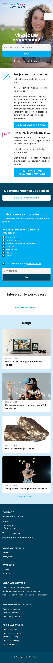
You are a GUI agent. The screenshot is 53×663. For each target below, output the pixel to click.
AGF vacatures (8, 644)
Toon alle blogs (25, 496)
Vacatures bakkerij (10, 640)
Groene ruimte (13, 240)
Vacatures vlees (9, 629)
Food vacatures (12, 624)
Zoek (26, 53)
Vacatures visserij (10, 637)
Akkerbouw (11, 249)
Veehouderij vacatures (12, 616)
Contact (6, 573)
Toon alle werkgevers (25, 307)
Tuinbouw (10, 246)
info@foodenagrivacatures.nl (21, 537)
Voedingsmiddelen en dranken (21, 243)
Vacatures (7, 553)
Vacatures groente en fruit (14, 633)
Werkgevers (7, 556)
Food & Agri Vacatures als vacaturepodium (21, 591)
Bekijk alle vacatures (25, 61)
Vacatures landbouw (11, 609)
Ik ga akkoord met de (23, 263)
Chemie (9, 255)
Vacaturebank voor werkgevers (16, 587)
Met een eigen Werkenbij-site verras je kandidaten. (24, 595)
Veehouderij (11, 237)
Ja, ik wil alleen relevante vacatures (32, 172)
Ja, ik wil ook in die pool (31, 125)
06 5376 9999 (13, 533)
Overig (9, 252)
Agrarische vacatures (16, 604)
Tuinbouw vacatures (11, 613)
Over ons (6, 569)
